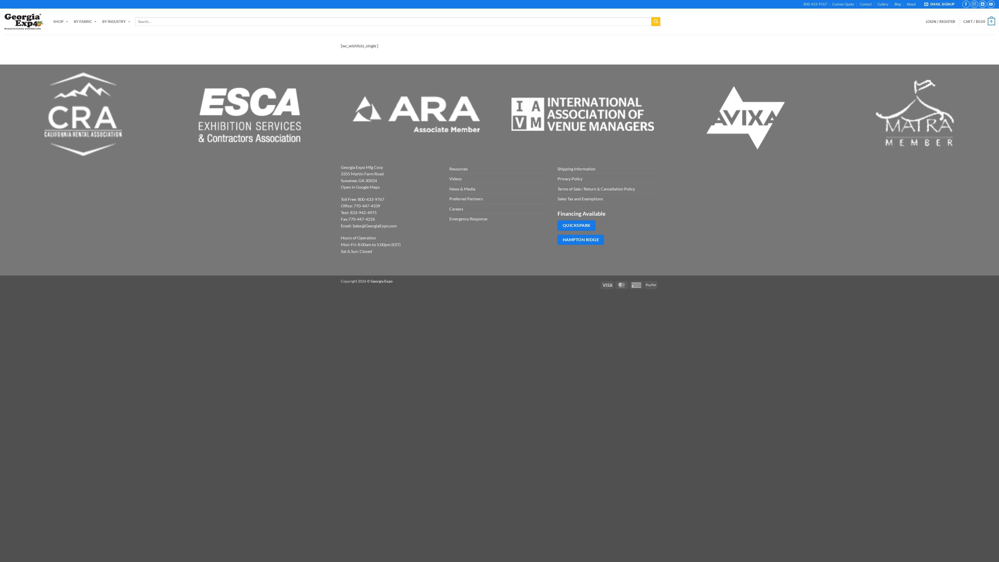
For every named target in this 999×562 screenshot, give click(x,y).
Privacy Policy (570, 178)
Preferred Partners (466, 198)
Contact (866, 4)
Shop (58, 21)
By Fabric (83, 21)
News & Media (462, 188)
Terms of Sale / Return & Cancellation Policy (596, 188)
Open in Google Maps (360, 186)
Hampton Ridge (581, 239)
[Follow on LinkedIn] (983, 4)
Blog (897, 4)
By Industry (114, 21)
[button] (940, 4)
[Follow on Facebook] (966, 4)
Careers (456, 208)
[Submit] (655, 21)
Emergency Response (468, 218)
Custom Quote (843, 4)
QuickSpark (577, 225)
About (911, 4)
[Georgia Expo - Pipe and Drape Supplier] (23, 21)
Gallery (883, 4)
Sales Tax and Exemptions (580, 198)
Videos (455, 178)
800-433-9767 (815, 4)
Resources (458, 168)
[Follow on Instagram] (974, 4)
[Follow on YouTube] (991, 4)
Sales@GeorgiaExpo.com (375, 225)
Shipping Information (576, 168)
